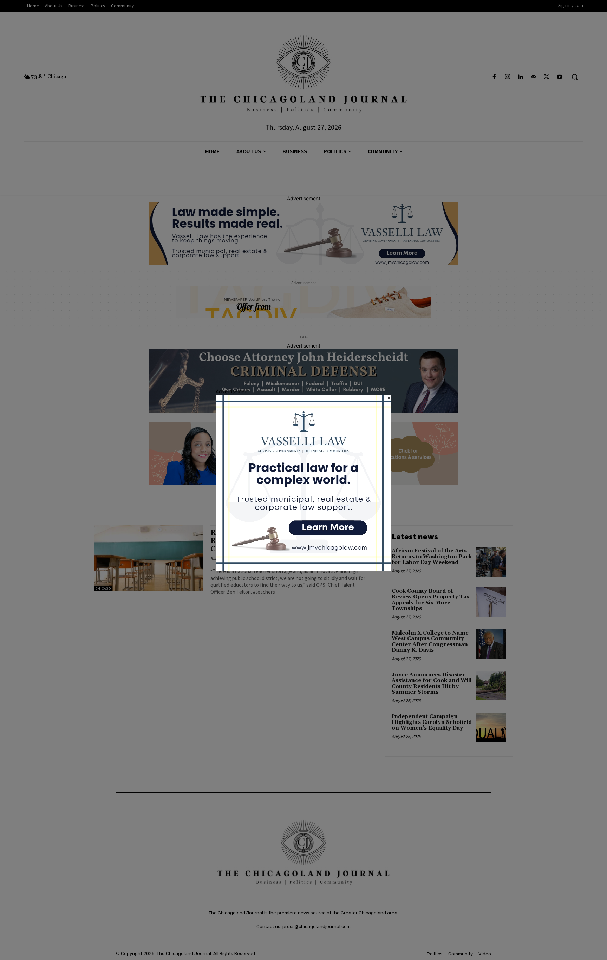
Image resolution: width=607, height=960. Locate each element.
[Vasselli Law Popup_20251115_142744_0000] (303, 569)
